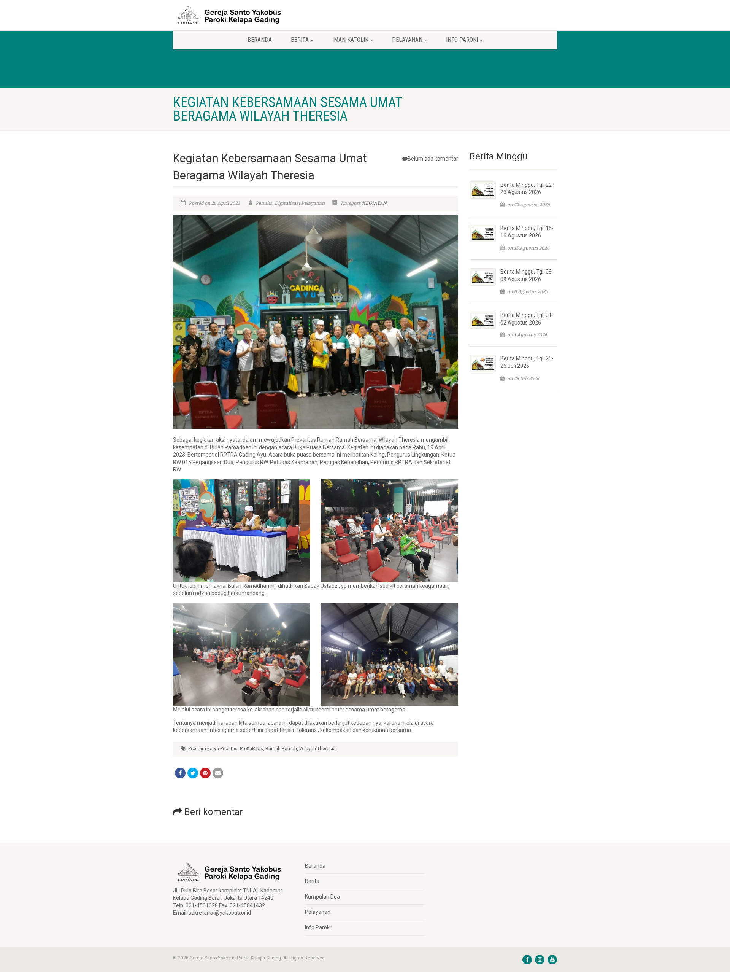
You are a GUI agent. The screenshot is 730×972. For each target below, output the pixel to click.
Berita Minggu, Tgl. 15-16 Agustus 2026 (527, 232)
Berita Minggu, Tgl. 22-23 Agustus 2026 (527, 189)
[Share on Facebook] (180, 773)
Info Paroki (318, 927)
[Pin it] (205, 773)
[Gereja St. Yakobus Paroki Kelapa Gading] (233, 15)
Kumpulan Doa (322, 897)
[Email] (218, 773)
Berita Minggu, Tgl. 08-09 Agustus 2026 (527, 275)
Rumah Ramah (281, 748)
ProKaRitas (251, 748)
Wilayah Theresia (317, 748)
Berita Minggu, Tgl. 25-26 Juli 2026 (527, 362)
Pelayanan (317, 912)
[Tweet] (192, 773)
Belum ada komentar (433, 159)
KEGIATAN (374, 203)
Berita (312, 881)
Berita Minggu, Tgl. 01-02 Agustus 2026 (527, 319)
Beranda (260, 39)
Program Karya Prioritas (213, 748)
